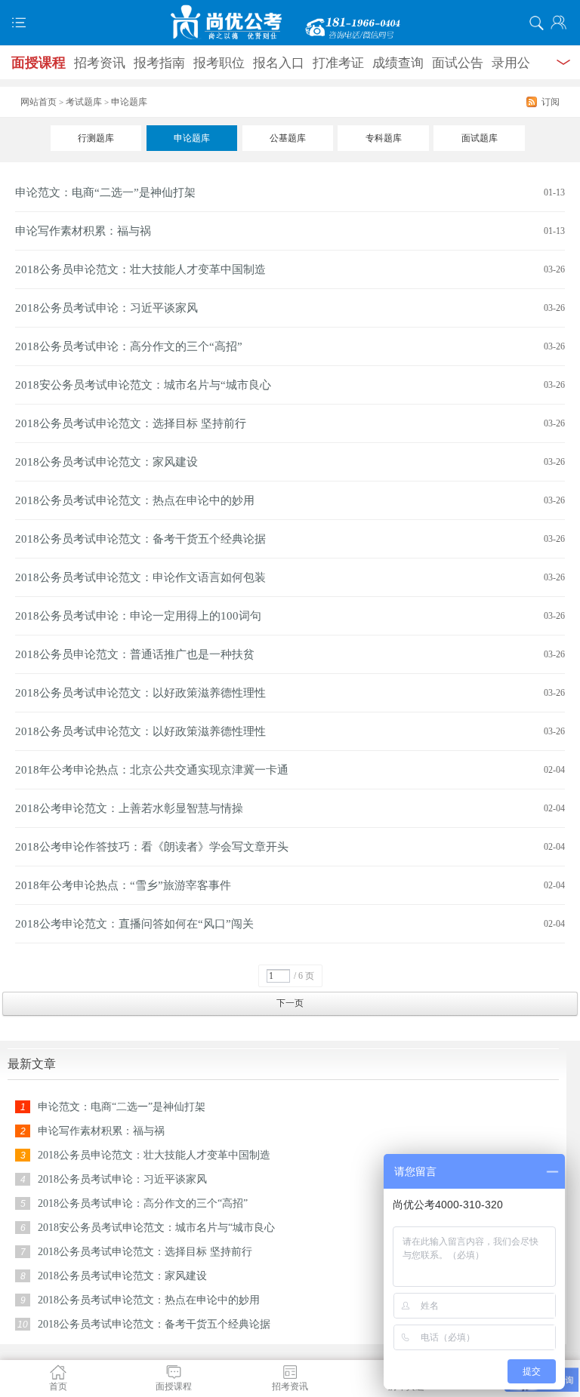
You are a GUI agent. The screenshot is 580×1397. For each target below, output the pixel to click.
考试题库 (84, 102)
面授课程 (38, 62)
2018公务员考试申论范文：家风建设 (106, 462)
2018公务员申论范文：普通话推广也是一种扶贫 (135, 654)
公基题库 (288, 138)
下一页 (290, 1003)
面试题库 (479, 138)
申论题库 (192, 138)
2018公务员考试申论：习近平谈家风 (106, 308)
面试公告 (457, 63)
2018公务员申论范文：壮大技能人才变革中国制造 (140, 269)
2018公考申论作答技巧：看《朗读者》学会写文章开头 (151, 847)
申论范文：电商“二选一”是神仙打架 (105, 192)
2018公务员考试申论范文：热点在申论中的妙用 (135, 500)
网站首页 (38, 102)
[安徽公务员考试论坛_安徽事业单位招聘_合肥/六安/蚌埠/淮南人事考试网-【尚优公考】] (290, 22)
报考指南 (159, 63)
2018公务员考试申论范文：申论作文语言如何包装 (140, 577)
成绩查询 (398, 63)
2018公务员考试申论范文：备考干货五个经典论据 (140, 539)
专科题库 (384, 138)
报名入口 (278, 63)
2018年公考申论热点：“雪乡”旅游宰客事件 (123, 885)
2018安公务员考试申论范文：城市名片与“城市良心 (143, 385)
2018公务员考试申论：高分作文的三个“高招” (128, 346)
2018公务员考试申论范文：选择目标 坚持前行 (130, 423)
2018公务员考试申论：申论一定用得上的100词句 (138, 616)
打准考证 (338, 63)
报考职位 (219, 63)
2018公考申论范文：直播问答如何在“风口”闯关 (134, 924)
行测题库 (96, 138)
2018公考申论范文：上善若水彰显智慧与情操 (129, 808)
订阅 (550, 102)
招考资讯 (99, 63)
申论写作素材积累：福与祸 (83, 231)
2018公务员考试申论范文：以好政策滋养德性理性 (140, 693)
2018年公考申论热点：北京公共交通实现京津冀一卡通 (151, 770)
